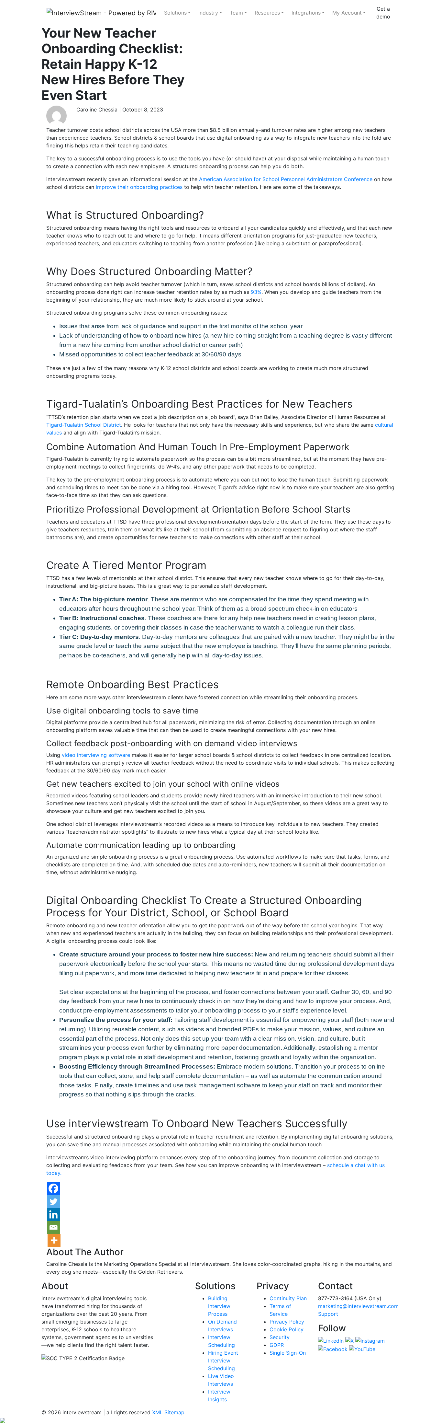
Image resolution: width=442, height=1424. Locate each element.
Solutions (175, 12)
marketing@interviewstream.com (358, 1306)
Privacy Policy (287, 1321)
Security (280, 1337)
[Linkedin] (53, 1214)
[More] (54, 1240)
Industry (208, 12)
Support (328, 1314)
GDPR (277, 1345)
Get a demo (383, 13)
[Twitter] (53, 1201)
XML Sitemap (168, 1412)
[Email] (53, 1227)
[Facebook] (53, 1188)
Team (236, 12)
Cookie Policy (287, 1329)
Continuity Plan (288, 1298)
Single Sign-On (288, 1352)
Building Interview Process (219, 1306)
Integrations (306, 12)
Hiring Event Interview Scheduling (223, 1360)
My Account (347, 12)
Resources (267, 12)
